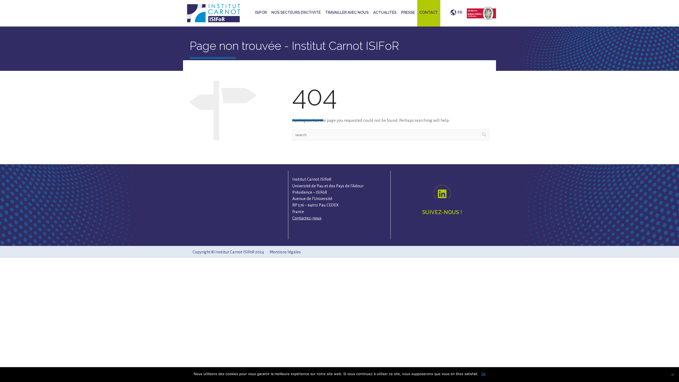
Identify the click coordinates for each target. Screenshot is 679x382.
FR (460, 12)
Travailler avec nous (347, 12)
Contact (428, 12)
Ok (483, 374)
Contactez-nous (306, 218)
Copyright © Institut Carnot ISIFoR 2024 (228, 252)
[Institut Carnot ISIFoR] (213, 12)
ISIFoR (261, 12)
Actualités (385, 12)
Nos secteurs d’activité (296, 12)
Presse (408, 12)
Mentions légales (285, 252)
